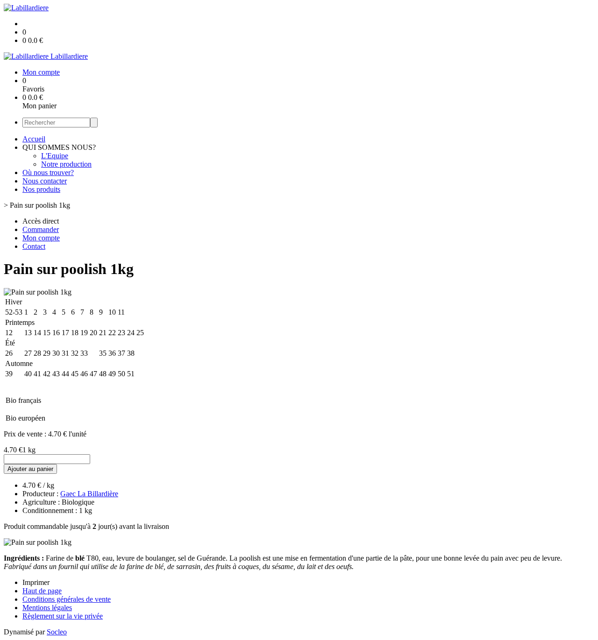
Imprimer (36, 582)
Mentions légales (47, 608)
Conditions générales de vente (66, 599)
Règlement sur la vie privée (62, 616)
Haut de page (42, 591)
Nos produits (41, 189)
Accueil (33, 139)
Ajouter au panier (30, 468)
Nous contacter (44, 181)
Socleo (57, 632)
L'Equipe (54, 156)
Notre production (66, 164)
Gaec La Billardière (89, 494)
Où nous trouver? (48, 172)
